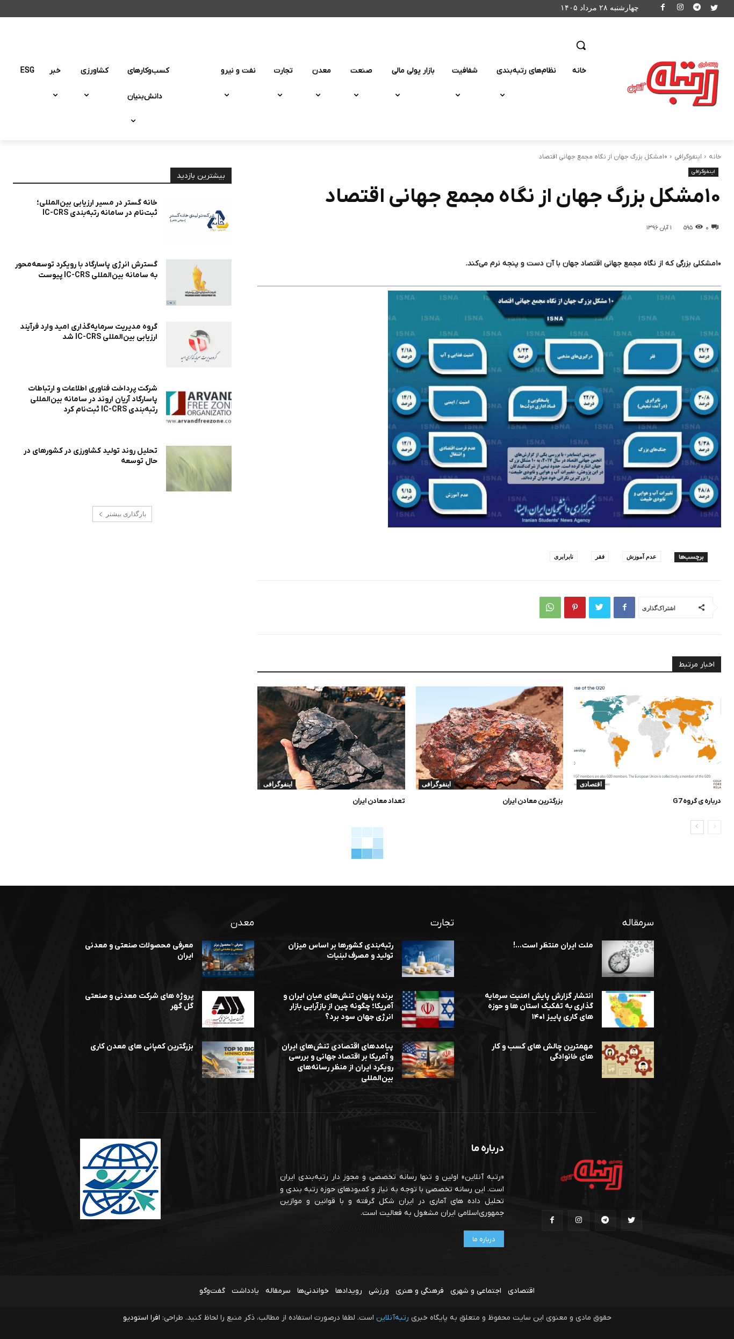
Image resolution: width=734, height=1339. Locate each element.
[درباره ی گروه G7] (647, 738)
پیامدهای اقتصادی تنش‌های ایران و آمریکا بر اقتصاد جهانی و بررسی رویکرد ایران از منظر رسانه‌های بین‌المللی (337, 1062)
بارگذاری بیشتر (126, 514)
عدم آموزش (642, 556)
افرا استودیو (141, 1318)
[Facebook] (663, 9)
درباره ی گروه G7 (697, 801)
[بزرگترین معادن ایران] (489, 738)
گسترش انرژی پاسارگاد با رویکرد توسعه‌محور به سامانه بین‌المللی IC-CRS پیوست (86, 269)
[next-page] (697, 827)
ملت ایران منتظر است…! (553, 945)
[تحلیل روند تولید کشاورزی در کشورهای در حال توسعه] (199, 469)
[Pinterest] (575, 607)
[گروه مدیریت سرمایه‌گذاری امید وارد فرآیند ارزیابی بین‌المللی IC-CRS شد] (199, 345)
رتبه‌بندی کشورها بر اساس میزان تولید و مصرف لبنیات (340, 950)
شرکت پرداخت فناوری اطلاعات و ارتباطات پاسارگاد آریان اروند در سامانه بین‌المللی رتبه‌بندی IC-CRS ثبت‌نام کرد (92, 399)
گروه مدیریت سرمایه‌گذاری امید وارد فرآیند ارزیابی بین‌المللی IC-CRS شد (88, 332)
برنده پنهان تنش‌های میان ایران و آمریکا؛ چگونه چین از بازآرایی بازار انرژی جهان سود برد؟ (338, 1006)
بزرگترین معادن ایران (532, 801)
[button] (581, 45)
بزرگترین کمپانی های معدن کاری (141, 1046)
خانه (715, 157)
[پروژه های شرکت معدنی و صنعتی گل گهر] (228, 1009)
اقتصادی (591, 784)
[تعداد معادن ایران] (331, 738)
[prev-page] (714, 827)
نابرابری (563, 556)
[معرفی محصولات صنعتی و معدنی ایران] (228, 958)
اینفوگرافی (688, 157)
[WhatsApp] (550, 607)
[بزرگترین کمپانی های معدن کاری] (228, 1059)
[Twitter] (714, 9)
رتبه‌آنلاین (392, 1318)
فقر (600, 556)
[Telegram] (697, 9)
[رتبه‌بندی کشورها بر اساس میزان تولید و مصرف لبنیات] (428, 958)
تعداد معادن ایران (378, 801)
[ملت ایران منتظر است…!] (628, 958)
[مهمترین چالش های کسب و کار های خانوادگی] (628, 1059)
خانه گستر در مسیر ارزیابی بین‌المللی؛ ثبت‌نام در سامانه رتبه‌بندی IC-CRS (97, 208)
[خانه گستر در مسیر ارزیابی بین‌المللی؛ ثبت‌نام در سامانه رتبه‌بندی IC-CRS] (199, 221)
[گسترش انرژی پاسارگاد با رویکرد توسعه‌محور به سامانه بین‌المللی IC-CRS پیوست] (199, 282)
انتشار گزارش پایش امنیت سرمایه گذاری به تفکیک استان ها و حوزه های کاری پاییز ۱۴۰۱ (539, 1006)
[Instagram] (680, 9)
